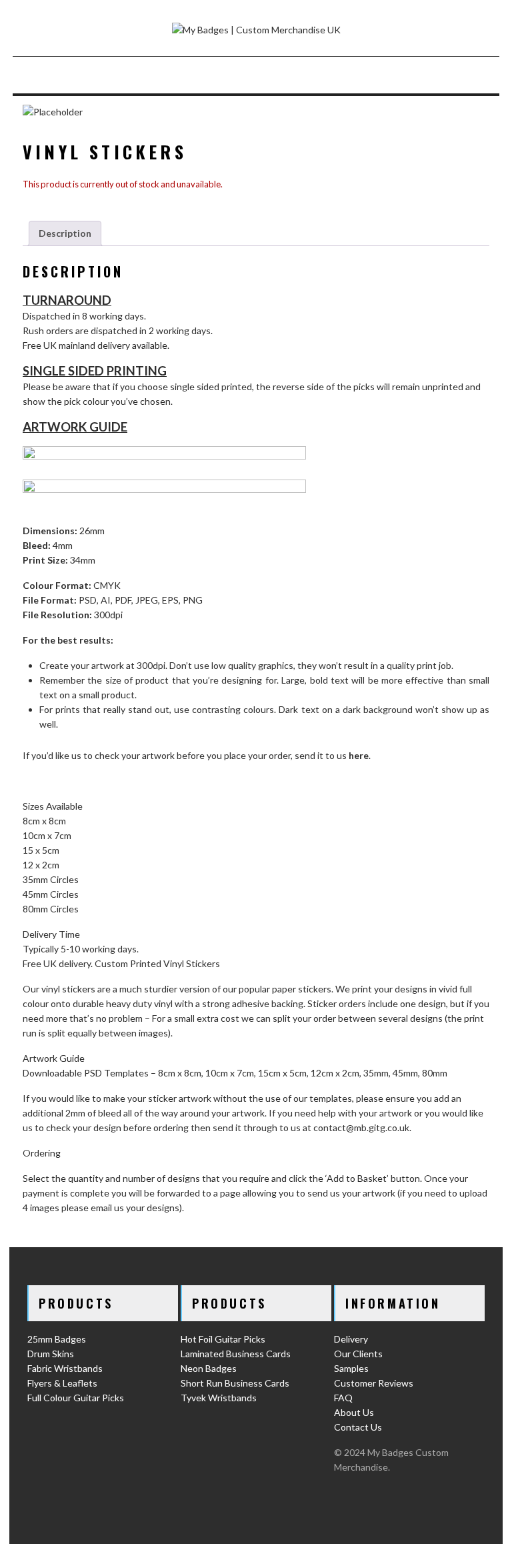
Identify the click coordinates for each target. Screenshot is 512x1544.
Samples (351, 1368)
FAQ (343, 1397)
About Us (354, 1412)
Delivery (351, 1339)
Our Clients (358, 1353)
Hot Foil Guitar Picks (223, 1339)
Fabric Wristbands (65, 1368)
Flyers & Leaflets (62, 1383)
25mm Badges (56, 1339)
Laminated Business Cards (236, 1353)
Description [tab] (65, 233)
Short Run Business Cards (235, 1383)
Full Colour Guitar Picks (75, 1397)
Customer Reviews (373, 1383)
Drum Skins (50, 1353)
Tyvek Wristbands (219, 1397)
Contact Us (358, 1427)
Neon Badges (209, 1368)
